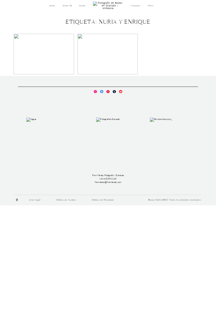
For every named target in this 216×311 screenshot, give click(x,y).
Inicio (52, 6)
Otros (150, 6)
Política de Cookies (66, 200)
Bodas (82, 6)
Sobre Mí (67, 6)
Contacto (135, 6)
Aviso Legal (34, 200)
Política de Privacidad (103, 200)
